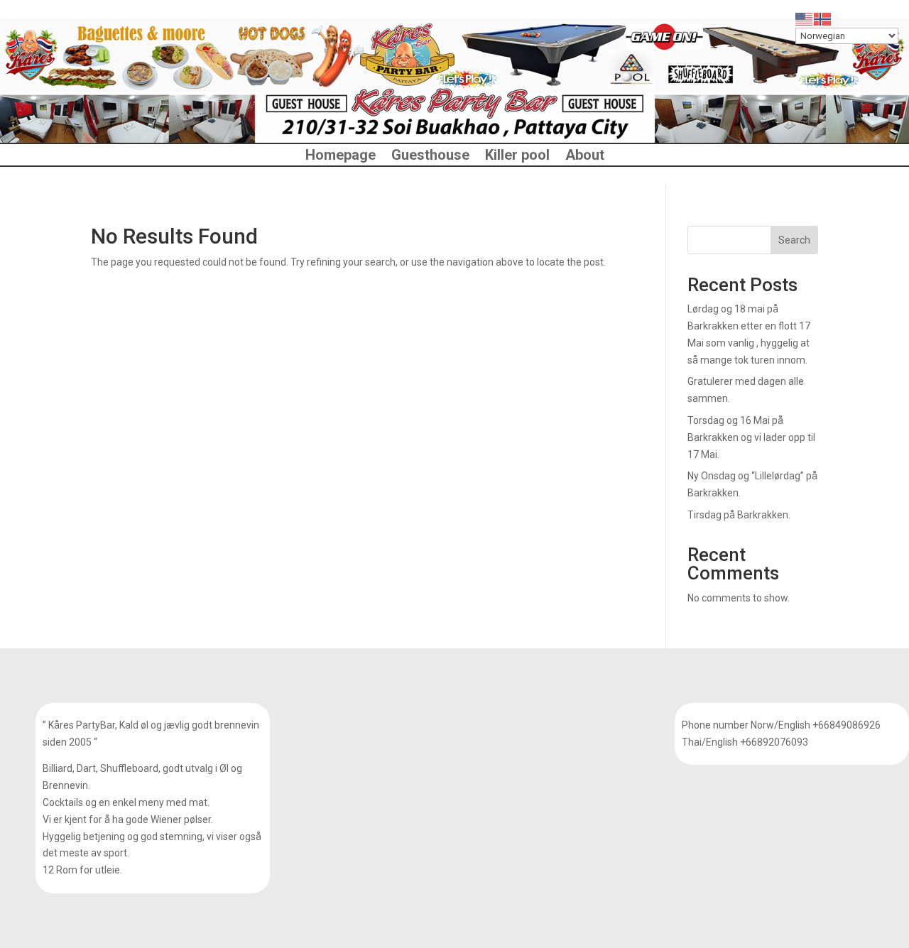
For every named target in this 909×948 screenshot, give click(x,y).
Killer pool (517, 156)
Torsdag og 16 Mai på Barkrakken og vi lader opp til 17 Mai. (751, 437)
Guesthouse (430, 156)
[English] (804, 18)
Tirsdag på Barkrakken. (738, 515)
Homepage (340, 156)
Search (794, 240)
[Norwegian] (823, 18)
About (584, 156)
